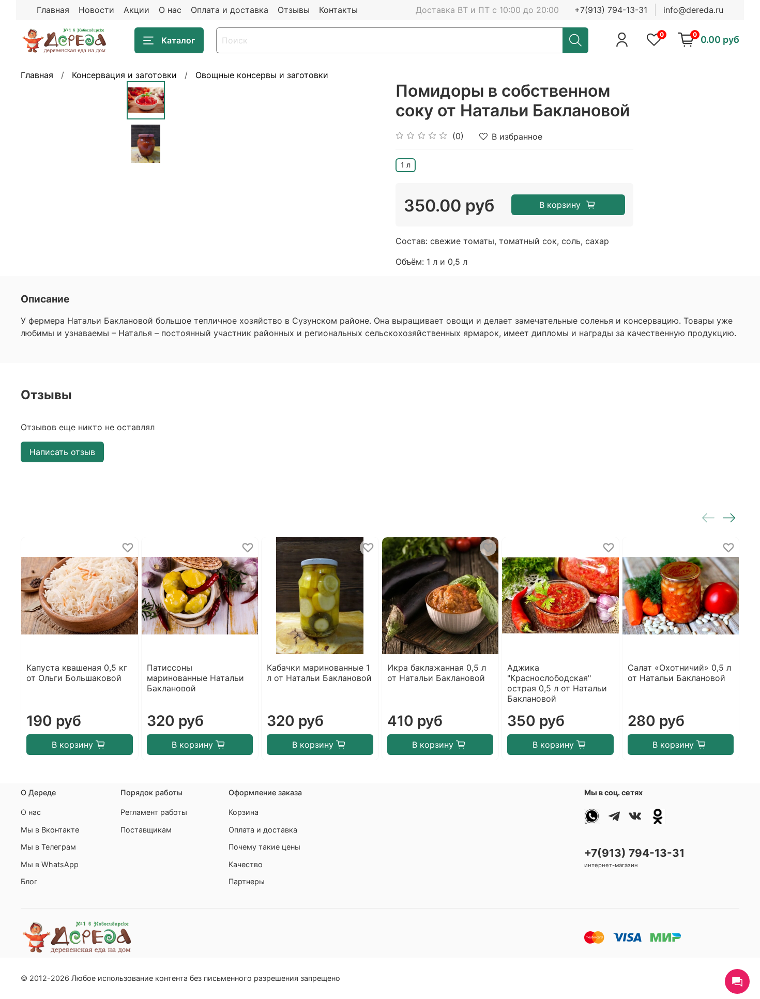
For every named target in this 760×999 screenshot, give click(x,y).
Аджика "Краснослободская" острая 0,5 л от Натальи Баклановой (557, 682)
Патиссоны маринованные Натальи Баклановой (195, 677)
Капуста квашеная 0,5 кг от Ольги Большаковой (76, 672)
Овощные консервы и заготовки (261, 75)
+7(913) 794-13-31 (610, 10)
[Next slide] (359, 176)
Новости (96, 10)
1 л (406, 164)
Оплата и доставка (229, 10)
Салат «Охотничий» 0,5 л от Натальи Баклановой (679, 672)
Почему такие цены (264, 846)
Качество (246, 864)
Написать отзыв (62, 452)
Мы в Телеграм (48, 846)
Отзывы (294, 10)
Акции (136, 10)
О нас (170, 10)
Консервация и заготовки (124, 75)
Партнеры (247, 881)
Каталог (178, 40)
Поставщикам (146, 829)
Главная (53, 10)
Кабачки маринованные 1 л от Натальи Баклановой (319, 672)
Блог (29, 881)
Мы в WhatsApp (50, 864)
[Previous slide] (190, 176)
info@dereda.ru (693, 10)
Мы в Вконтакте (50, 829)
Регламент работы (153, 812)
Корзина (244, 812)
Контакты (338, 10)
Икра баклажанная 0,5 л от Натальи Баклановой (436, 672)
